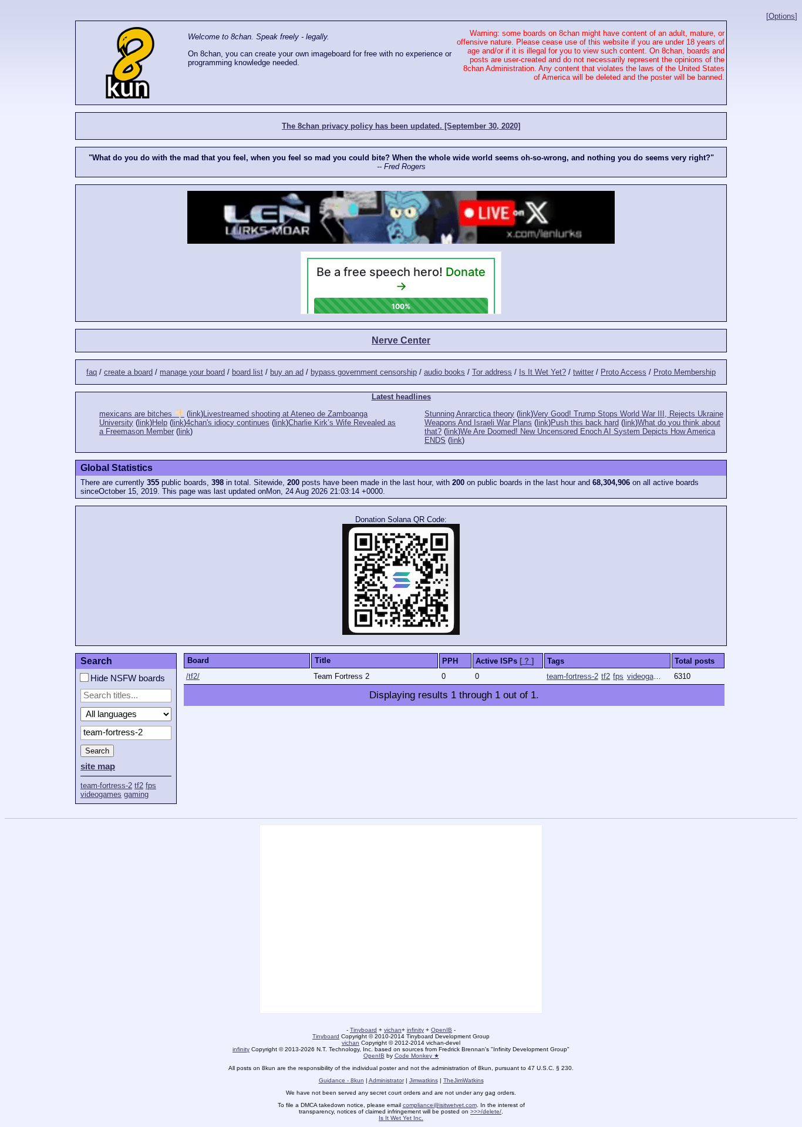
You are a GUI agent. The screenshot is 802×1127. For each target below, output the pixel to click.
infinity (415, 1030)
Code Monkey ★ (417, 1055)
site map (97, 766)
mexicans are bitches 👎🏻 (141, 413)
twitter (583, 372)
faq (91, 372)
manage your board (192, 372)
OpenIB (441, 1030)
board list (247, 372)
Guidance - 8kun (341, 1080)
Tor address (492, 372)
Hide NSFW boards (126, 678)
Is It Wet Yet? (542, 372)
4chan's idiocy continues (227, 422)
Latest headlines (401, 396)
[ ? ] (527, 661)
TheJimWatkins (463, 1080)
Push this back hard (585, 422)
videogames (101, 794)
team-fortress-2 (106, 785)
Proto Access (623, 372)
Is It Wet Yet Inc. (401, 1118)
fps (151, 785)
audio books (444, 372)
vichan (393, 1030)
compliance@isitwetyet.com (440, 1105)
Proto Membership (684, 372)
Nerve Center (401, 340)
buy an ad (287, 372)
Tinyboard (363, 1030)
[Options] (781, 16)
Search (97, 750)
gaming (136, 794)
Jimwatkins (423, 1080)
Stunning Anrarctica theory (469, 413)
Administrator (386, 1080)
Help (159, 422)
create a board (128, 372)
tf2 (138, 785)
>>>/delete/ (485, 1111)
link (195, 413)
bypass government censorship (364, 372)
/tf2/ (193, 676)
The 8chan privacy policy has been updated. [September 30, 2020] (401, 126)
